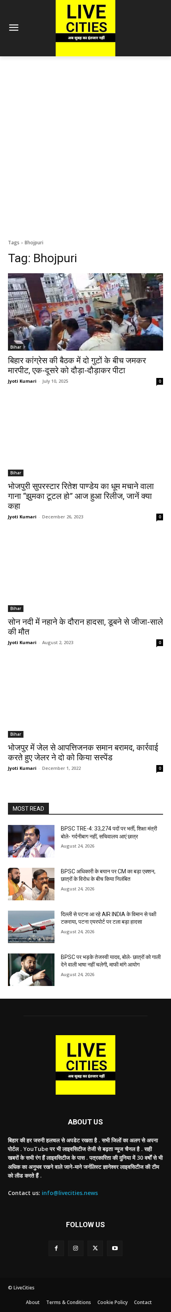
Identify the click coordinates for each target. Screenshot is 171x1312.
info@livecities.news (70, 1193)
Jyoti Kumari (22, 381)
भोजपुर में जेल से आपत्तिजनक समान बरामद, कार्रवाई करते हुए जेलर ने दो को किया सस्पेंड (83, 752)
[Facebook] (56, 1248)
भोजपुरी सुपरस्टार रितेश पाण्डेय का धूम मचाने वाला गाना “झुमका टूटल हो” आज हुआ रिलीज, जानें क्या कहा (81, 496)
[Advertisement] (85, 145)
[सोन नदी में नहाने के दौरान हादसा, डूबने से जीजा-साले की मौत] (85, 573)
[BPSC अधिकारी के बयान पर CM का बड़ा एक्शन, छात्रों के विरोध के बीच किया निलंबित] (31, 884)
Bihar (15, 347)
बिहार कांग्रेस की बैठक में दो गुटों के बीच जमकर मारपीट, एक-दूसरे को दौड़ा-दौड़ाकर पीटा (77, 365)
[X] (95, 1248)
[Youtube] (114, 1248)
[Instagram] (76, 1248)
